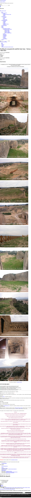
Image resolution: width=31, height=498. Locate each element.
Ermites (4, 22)
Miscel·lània (4, 34)
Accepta (24, 492)
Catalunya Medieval (2, 1)
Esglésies (4, 23)
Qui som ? (4, 36)
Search (1, 4)
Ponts (4, 18)
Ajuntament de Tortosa (4, 468)
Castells (4, 13)
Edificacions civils (4, 16)
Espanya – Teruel (7, 31)
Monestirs (4, 24)
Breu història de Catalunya (6, 28)
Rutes (2, 26)
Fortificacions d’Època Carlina (7, 14)
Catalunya (15, 487)
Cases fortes (4, 17)
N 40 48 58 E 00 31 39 (6, 405)
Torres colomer (5, 19)
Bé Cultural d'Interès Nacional (8, 487)
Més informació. (20, 492)
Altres (2, 27)
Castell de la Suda (4, 463)
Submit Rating (7, 52)
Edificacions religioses (4, 20)
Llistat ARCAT (5, 38)
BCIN (3, 396)
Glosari (4, 33)
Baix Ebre (3, 44)
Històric (3, 39)
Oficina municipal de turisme (18, 407)
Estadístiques (5, 35)
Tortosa (3, 45)
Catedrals (4, 21)
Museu (24, 487)
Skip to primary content (3, 10)
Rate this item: (2, 52)
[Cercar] (9, 5)
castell (2, 46)
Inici (2, 12)
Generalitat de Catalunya (14, 459)
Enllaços (4, 37)
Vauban (29, 487)
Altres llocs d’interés (4, 25)
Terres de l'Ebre (4, 470)
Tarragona (26, 487)
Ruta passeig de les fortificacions (10, 472)
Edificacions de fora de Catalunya (7, 29)
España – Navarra (7, 30)
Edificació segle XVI (20, 487)
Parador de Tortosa (4, 469)
